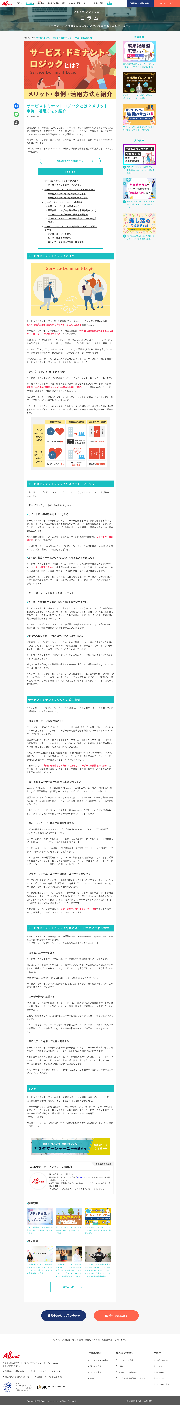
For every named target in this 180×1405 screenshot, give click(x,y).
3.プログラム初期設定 (128, 1372)
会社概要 (148, 1401)
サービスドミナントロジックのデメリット (68, 198)
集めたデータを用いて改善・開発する (66, 242)
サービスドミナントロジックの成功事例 (63, 202)
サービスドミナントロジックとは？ (61, 181)
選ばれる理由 (95, 1366)
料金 (63, 3)
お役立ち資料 (98, 3)
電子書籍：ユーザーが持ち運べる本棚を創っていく (72, 210)
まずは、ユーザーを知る (59, 234)
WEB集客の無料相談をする (70, 161)
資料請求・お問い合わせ (140, 3)
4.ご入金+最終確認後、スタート (132, 1378)
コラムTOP (68, 1287)
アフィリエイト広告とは (100, 1360)
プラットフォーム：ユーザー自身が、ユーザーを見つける (72, 220)
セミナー (87, 3)
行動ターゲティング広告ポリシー (51, 1377)
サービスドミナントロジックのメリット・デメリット (70, 189)
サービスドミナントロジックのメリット (67, 194)
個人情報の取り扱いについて (17, 1377)
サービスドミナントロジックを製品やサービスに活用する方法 (71, 228)
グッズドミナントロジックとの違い (65, 185)
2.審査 (121, 1366)
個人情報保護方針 (133, 1401)
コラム (109, 3)
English (57, 1371)
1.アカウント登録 (126, 1360)
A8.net (79, 1177)
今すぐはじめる (166, 3)
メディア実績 (95, 1372)
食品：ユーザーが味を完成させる (63, 206)
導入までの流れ (53, 3)
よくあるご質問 (74, 3)
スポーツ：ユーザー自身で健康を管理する (68, 214)
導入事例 (41, 3)
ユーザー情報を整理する (59, 238)
